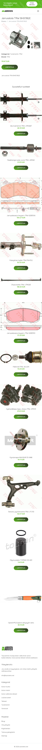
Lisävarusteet (6, 698)
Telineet (4, 701)
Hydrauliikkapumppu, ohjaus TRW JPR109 (21, 409)
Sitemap (4, 736)
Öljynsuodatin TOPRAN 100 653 (21, 560)
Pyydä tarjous (32, 4)
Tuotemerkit (14, 54)
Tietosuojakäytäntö (8, 732)
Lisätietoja (9, 67)
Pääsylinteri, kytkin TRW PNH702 (21, 260)
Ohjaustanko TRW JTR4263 (21, 285)
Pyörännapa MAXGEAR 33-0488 (21, 457)
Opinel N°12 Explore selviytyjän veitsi (21, 623)
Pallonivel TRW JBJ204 (21, 367)
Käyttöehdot (5, 728)
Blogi (3, 721)
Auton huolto (5, 687)
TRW (20, 54)
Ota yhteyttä (5, 725)
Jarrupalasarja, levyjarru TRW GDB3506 (21, 215)
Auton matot (5, 690)
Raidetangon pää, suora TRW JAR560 (21, 160)
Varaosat (4, 708)
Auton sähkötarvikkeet (9, 694)
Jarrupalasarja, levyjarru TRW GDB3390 (21, 333)
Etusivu (3, 21)
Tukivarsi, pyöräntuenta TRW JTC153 (21, 512)
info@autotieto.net (7, 675)
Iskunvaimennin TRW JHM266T (21, 126)
